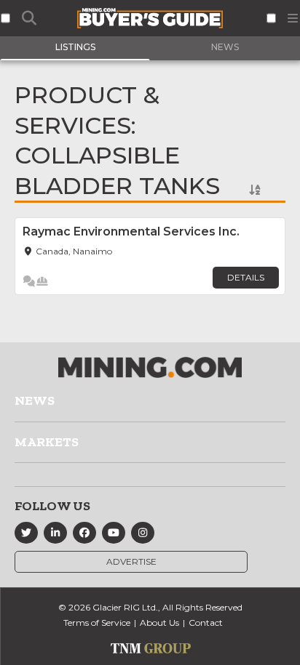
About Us (159, 622)
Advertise (131, 561)
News (35, 400)
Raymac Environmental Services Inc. (131, 231)
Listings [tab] (75, 46)
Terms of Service (96, 622)
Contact (206, 622)
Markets (47, 442)
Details (245, 277)
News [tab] (225, 46)
